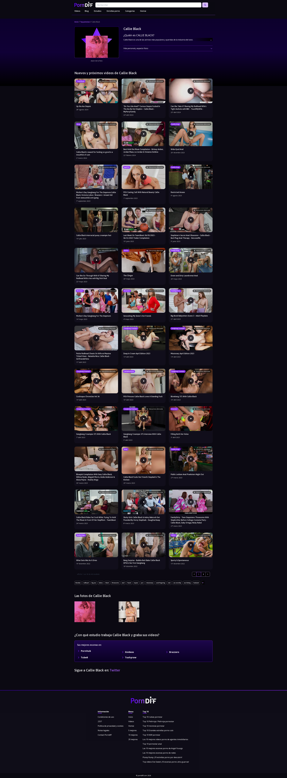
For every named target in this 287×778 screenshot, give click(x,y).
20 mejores (133, 739)
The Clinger (128, 275)
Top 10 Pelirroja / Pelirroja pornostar (158, 721)
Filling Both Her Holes (180, 434)
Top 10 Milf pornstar (151, 735)
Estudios (97, 11)
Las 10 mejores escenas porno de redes (159, 753)
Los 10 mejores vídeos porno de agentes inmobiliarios (165, 739)
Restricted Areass (178, 192)
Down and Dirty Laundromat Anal (184, 276)
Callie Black (96, 22)
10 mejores (133, 735)
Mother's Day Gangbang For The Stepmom (93, 316)
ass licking (187, 583)
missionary (149, 583)
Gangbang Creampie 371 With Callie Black (93, 434)
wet (169, 583)
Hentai (143, 11)
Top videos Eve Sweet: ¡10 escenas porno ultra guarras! (166, 762)
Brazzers (174, 652)
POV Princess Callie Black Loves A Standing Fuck (142, 396)
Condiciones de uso (106, 717)
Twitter (115, 670)
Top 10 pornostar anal (152, 744)
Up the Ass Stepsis (83, 106)
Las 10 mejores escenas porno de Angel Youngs (163, 748)
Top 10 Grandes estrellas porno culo (158, 730)
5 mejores (132, 730)
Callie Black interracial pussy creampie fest (93, 235)
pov (142, 583)
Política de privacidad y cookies (110, 726)
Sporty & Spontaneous (180, 560)
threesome (115, 583)
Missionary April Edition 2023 (182, 353)
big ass (94, 583)
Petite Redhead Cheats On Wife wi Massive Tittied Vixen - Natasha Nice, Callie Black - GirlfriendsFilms (93, 356)
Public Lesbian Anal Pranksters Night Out (187, 474)
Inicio (76, 22)
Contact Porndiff (105, 735)
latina (101, 583)
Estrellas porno (113, 11)
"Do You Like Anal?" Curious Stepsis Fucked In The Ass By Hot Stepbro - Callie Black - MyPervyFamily (141, 109)
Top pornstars (85, 22)
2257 (100, 721)
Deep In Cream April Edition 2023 (136, 353)
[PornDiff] (83, 4)
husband (196, 583)
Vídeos (77, 11)
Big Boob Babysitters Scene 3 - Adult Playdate (189, 316)
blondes (77, 583)
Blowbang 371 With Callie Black (184, 396)
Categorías (130, 11)
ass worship (177, 583)
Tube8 (84, 657)
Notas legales (103, 730)
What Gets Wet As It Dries (86, 560)
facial (129, 583)
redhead (86, 583)
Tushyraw (130, 657)
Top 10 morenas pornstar (153, 726)
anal (123, 583)
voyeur (136, 583)
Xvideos (129, 652)
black (107, 583)
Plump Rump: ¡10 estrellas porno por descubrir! (162, 757)
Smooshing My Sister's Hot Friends (137, 316)
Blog (87, 11)
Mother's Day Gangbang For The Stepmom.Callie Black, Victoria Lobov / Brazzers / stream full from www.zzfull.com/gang (96, 195)
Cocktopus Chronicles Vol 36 (88, 396)
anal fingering (160, 583)
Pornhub (86, 650)
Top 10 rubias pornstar (152, 717)
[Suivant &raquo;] (208, 574)
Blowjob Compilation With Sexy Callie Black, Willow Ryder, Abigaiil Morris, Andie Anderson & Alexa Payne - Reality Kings (95, 477)
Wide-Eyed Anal (177, 149)
